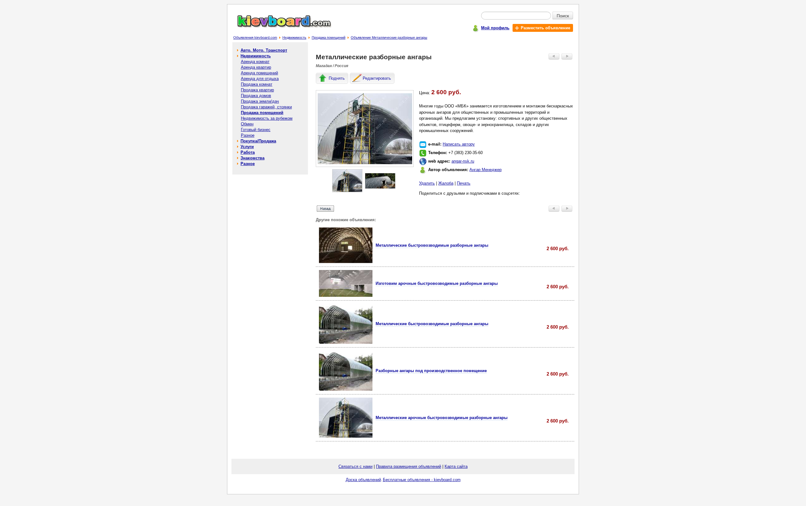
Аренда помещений (259, 73)
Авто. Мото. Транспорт (264, 50)
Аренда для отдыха (260, 78)
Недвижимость (294, 37)
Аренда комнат (255, 61)
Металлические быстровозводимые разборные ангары (432, 245)
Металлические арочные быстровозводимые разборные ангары (442, 417)
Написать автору (459, 144)
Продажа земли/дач (260, 101)
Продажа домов (256, 95)
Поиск (563, 15)
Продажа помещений (328, 37)
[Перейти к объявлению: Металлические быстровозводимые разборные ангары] (345, 261)
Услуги (247, 146)
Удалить (427, 183)
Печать (463, 183)
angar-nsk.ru (462, 161)
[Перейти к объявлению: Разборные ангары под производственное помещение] (345, 389)
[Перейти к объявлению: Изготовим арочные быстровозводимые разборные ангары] (345, 295)
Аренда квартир (256, 67)
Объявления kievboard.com (255, 37)
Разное (247, 135)
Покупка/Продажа (258, 141)
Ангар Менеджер (485, 169)
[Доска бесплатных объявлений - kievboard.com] (280, 26)
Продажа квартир (257, 90)
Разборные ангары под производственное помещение (431, 370)
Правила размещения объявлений (408, 466)
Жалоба (445, 183)
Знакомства (252, 158)
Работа (248, 152)
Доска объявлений (363, 479)
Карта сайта (456, 466)
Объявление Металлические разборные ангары (389, 37)
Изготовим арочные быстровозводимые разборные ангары (437, 283)
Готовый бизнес (255, 129)
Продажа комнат (256, 84)
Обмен (247, 124)
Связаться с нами (355, 466)
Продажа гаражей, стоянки (266, 107)
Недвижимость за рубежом (266, 118)
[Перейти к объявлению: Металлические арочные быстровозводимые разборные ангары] (345, 436)
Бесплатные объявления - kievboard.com (422, 479)
